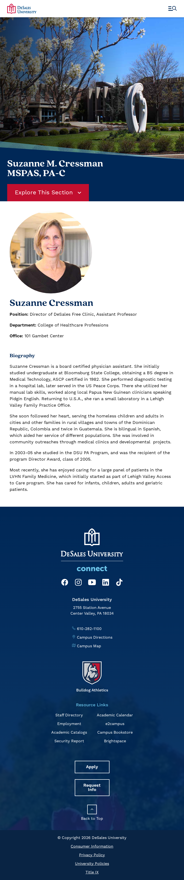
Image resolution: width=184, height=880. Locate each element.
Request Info (92, 787)
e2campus (114, 723)
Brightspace (115, 741)
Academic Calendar (115, 715)
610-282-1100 (89, 628)
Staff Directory (69, 715)
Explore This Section (44, 192)
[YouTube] (92, 583)
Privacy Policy (92, 855)
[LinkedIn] (105, 583)
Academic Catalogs (69, 732)
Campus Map (89, 646)
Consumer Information (92, 846)
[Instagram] (78, 583)
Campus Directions (94, 637)
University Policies (92, 863)
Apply (92, 767)
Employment (69, 723)
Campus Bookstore (115, 732)
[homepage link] (21, 8)
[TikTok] (119, 583)
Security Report (69, 741)
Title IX (92, 872)
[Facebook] (65, 583)
